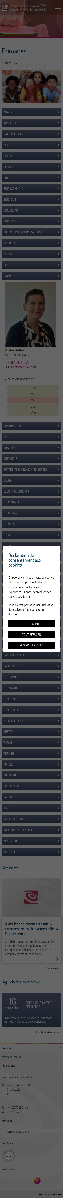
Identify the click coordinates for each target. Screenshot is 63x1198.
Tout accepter (31, 624)
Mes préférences (31, 645)
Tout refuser (31, 635)
